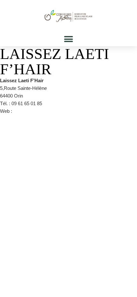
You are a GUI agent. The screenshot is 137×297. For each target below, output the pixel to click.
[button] (68, 39)
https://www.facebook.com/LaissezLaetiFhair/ (60, 111)
